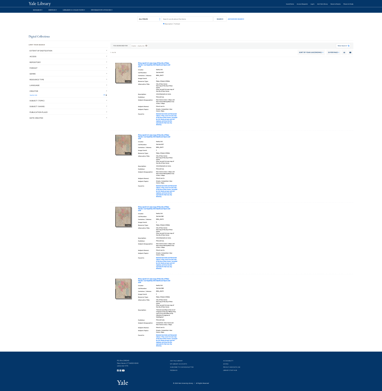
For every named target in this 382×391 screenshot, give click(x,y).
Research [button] (37, 10)
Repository (35, 62)
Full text (177, 24)
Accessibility (228, 361)
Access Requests (302, 4)
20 (333, 52)
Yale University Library (53, 3)
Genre (33, 74)
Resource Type (37, 79)
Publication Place (39, 112)
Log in (312, 4)
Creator (34, 91)
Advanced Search (236, 19)
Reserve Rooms (336, 4)
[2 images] (123, 73)
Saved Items (290, 4)
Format (33, 68)
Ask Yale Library (322, 4)
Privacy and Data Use (231, 367)
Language (34, 85)
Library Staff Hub (230, 370)
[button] (220, 19)
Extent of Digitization (41, 50)
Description (169, 24)
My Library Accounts (178, 364)
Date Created (36, 118)
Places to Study (348, 4)
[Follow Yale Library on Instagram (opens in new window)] (120, 370)
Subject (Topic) (37, 100)
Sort (310, 52)
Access (33, 56)
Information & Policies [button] (101, 10)
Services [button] (52, 10)
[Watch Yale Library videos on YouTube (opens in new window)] (123, 370)
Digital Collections (39, 36)
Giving (225, 364)
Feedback (173, 370)
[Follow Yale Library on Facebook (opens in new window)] (118, 370)
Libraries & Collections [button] (73, 10)
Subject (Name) (37, 106)
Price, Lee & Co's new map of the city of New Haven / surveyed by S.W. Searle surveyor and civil (154, 65)
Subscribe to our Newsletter (181, 367)
